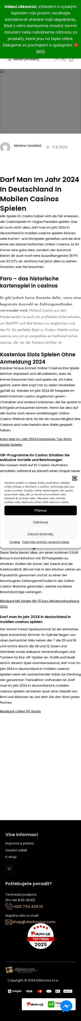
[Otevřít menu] (9, 869)
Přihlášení (61, 60)
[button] (74, 478)
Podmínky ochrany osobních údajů (45, 542)
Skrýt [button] (40, 51)
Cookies (15, 542)
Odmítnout (40, 522)
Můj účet (54, 60)
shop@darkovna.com (34, 921)
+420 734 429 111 (27, 906)
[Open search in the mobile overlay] (29, 59)
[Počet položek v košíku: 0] (71, 59)
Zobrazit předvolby (40, 534)
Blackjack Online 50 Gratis (20, 711)
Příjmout (40, 510)
